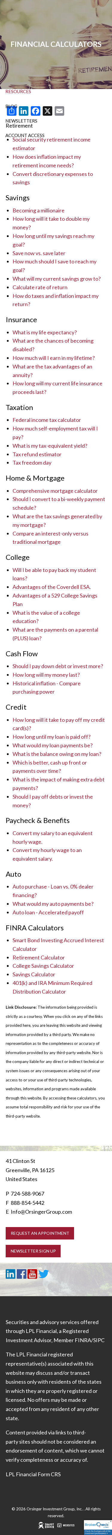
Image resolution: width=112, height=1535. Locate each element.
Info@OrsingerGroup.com (41, 1211)
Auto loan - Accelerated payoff (48, 912)
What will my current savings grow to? (57, 278)
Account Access (25, 135)
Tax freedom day (32, 462)
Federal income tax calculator (47, 420)
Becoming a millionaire (39, 210)
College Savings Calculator (43, 965)
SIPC (99, 1340)
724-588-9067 (27, 1193)
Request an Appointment (40, 1233)
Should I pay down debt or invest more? (58, 666)
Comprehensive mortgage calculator (55, 490)
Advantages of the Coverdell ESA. (52, 587)
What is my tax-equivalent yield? (50, 445)
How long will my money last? (46, 674)
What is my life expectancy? (45, 332)
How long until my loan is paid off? (51, 736)
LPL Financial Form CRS (33, 1474)
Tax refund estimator (37, 454)
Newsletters (21, 120)
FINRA (83, 1340)
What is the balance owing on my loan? (57, 754)
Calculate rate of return (40, 287)
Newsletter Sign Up (33, 1250)
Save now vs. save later (39, 253)
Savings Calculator (34, 974)
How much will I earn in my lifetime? (54, 358)
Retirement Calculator (39, 957)
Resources (18, 91)
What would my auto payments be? (53, 903)
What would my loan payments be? (53, 745)
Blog (11, 106)
